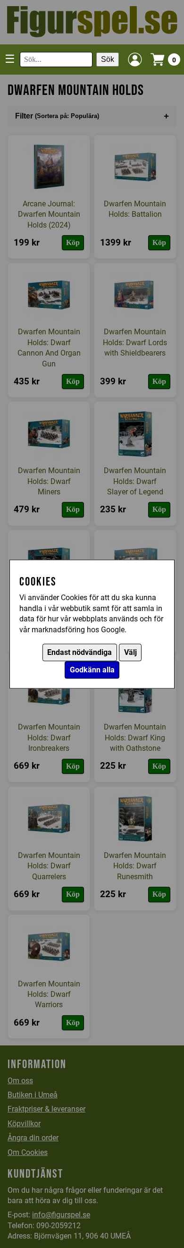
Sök (107, 59)
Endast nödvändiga (79, 652)
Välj (130, 652)
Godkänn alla (92, 669)
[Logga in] (134, 59)
